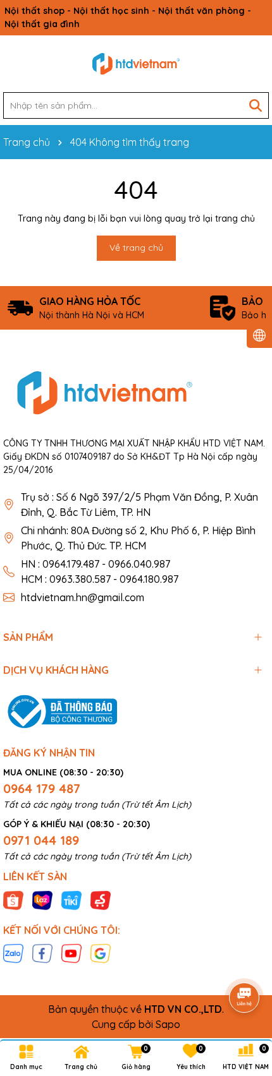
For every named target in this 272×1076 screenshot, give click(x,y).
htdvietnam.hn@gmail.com (82, 597)
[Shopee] (13, 899)
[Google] (100, 953)
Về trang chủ (136, 247)
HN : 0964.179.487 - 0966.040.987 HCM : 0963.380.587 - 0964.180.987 (99, 571)
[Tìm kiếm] (255, 105)
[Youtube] (71, 953)
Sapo (168, 1024)
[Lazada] (42, 899)
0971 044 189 (41, 840)
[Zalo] (13, 953)
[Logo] (136, 64)
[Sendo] (100, 899)
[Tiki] (71, 899)
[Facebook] (42, 953)
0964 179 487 (41, 788)
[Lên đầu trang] (244, 962)
